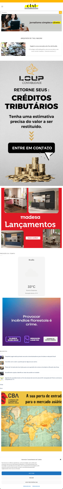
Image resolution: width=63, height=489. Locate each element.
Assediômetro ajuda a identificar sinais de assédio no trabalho (22, 372)
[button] (60, 459)
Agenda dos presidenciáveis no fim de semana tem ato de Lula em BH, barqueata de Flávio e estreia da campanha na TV (33, 378)
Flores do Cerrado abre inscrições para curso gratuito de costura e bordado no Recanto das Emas (32, 367)
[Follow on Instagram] (32, 1)
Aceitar (31, 473)
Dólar (1, 384)
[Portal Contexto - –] (31, 6)
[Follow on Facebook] (30, 1)
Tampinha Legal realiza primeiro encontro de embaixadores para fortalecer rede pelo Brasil (30, 356)
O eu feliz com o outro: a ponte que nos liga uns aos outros (21, 361)
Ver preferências (31, 482)
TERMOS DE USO (27, 486)
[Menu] (2, 6)
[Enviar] (60, 12)
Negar (31, 477)
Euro (1, 388)
